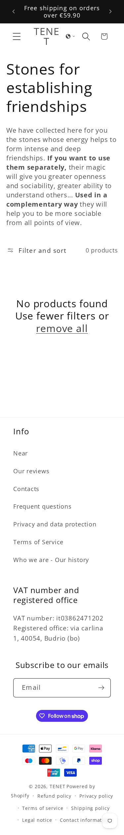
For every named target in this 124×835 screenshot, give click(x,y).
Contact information (85, 820)
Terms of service (42, 808)
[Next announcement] (110, 11)
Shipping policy (90, 808)
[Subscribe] (101, 687)
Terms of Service (38, 542)
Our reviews (31, 471)
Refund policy (54, 796)
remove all (62, 328)
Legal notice (37, 820)
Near (20, 453)
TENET (57, 786)
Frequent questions (42, 506)
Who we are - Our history (51, 560)
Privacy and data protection (54, 524)
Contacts (26, 489)
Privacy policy (96, 796)
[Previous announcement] (13, 11)
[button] (17, 36)
